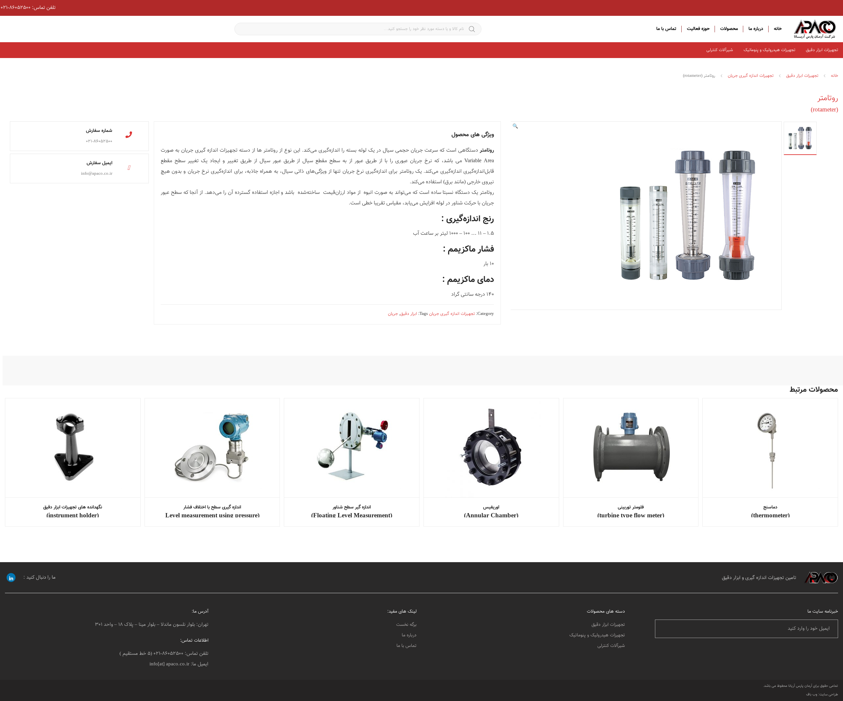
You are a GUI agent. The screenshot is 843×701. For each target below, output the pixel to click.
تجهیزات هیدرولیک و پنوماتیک (769, 50)
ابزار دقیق (408, 314)
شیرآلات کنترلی (719, 50)
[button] (515, 126)
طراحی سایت (828, 694)
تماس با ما (666, 29)
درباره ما (755, 29)
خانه (778, 29)
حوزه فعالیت (698, 29)
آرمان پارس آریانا (800, 686)
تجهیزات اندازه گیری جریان (751, 76)
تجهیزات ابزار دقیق (802, 76)
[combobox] (357, 29)
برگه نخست (406, 624)
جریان (393, 314)
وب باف (811, 694)
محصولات (729, 29)
